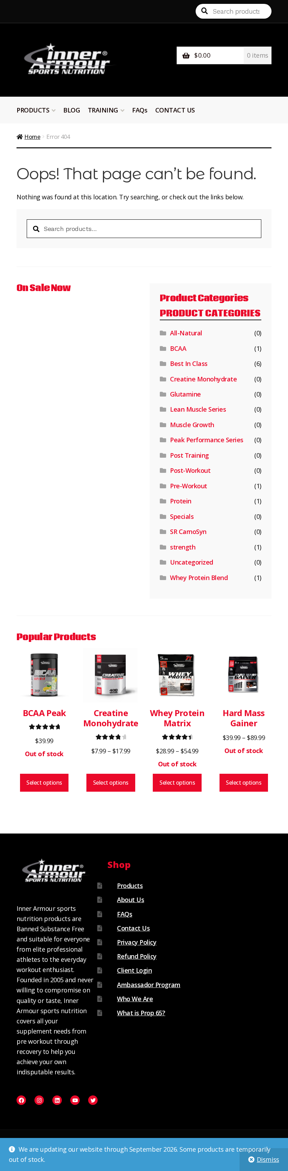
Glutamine (185, 394)
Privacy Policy (136, 942)
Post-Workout (190, 470)
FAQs (139, 110)
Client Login (134, 970)
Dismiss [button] (268, 1159)
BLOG (71, 110)
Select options (44, 782)
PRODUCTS (33, 110)
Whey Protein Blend (199, 577)
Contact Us (133, 928)
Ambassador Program (148, 984)
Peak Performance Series (206, 440)
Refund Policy (137, 956)
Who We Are (135, 999)
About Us (130, 899)
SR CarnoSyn (188, 531)
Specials (182, 516)
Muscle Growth (192, 424)
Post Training (189, 455)
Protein (180, 501)
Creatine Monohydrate (203, 379)
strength (182, 547)
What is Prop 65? (141, 1013)
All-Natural (186, 333)
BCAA (178, 348)
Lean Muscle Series (198, 409)
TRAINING (103, 110)
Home (32, 137)
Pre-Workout (188, 486)
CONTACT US (175, 110)
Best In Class (189, 363)
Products (130, 885)
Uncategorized (191, 562)
